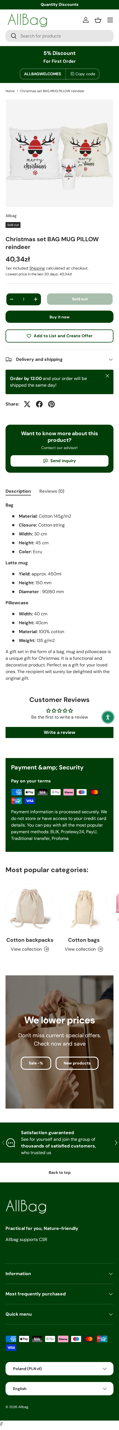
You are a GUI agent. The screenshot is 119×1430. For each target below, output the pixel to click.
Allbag (11, 215)
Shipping (37, 268)
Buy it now (60, 316)
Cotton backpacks (29, 939)
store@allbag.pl (59, 4)
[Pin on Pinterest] (51, 404)
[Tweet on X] (27, 404)
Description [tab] (18, 491)
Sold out (80, 298)
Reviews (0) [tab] (51, 491)
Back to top (60, 1172)
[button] (108, 717)
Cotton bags (84, 939)
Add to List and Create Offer (63, 336)
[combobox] (59, 36)
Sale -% (36, 1063)
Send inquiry (63, 461)
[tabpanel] (59, 592)
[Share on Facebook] (39, 404)
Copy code (85, 73)
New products (77, 1063)
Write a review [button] (59, 732)
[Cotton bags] (84, 908)
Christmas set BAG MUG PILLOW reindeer (52, 91)
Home (10, 91)
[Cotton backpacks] (30, 908)
